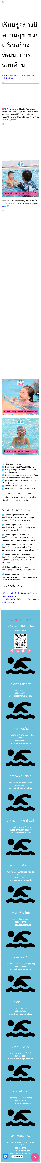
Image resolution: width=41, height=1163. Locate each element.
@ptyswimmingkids (23, 1014)
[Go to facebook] (5, 1156)
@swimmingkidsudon (23, 1058)
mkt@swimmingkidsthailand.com (20, 626)
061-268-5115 (20, 922)
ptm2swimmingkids (23, 788)
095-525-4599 (20, 693)
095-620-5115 (20, 1148)
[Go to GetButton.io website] (5, 1160)
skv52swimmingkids (23, 743)
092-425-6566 (20, 966)
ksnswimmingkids (23, 832)
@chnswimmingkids (23, 969)
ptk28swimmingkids (23, 696)
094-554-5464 (20, 1011)
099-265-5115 (20, 1100)
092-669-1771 (14, 830)
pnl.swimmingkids (22, 1150)
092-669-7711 (20, 785)
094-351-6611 (20, 877)
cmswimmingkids (23, 924)
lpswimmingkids (23, 1103)
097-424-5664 (20, 1056)
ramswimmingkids (23, 880)
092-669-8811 (20, 740)
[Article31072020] (20, 83)
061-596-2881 (27, 830)
